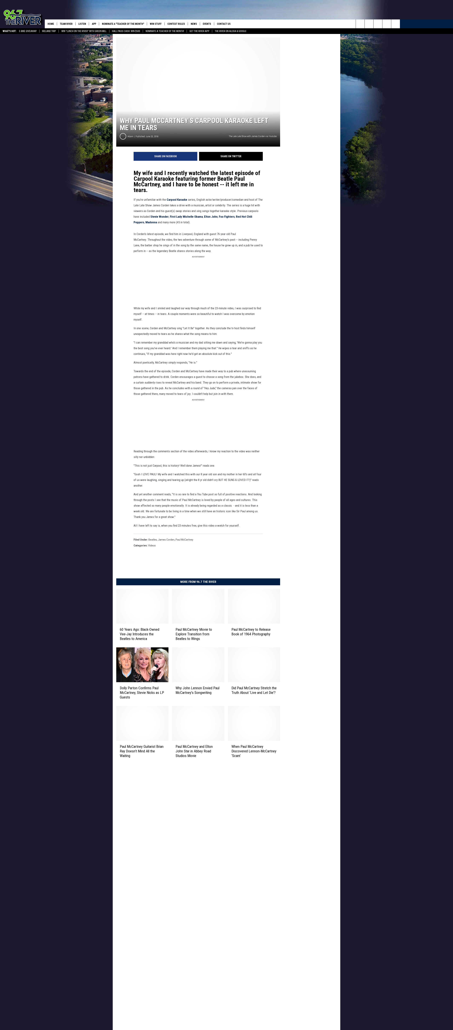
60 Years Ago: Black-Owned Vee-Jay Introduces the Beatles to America (139, 634)
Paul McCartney (184, 539)
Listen (82, 23)
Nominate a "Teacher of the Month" (123, 23)
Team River (66, 23)
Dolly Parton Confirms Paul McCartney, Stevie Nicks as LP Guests (142, 692)
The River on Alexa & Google (230, 31)
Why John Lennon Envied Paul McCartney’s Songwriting (197, 690)
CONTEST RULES (176, 23)
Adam (130, 136)
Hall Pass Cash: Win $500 (126, 31)
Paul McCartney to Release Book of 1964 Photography (251, 631)
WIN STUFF (156, 23)
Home (51, 23)
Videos (152, 545)
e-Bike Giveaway (28, 31)
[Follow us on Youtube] (395, 23)
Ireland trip (49, 31)
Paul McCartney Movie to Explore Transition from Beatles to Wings (194, 634)
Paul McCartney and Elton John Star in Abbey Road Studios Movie (194, 751)
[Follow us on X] (386, 23)
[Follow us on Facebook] (378, 23)
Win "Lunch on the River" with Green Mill (84, 31)
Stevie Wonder (159, 216)
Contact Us (224, 23)
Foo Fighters (227, 216)
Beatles (152, 539)
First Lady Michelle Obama (186, 216)
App (94, 23)
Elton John (211, 216)
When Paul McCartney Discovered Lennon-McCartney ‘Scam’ (253, 751)
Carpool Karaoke (177, 199)
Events (207, 23)
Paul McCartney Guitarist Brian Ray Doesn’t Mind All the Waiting (142, 751)
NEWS (194, 23)
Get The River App (199, 31)
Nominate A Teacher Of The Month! (165, 31)
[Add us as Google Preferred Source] (369, 23)
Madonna (151, 222)
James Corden (166, 539)
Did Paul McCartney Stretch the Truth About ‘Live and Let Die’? (254, 690)
